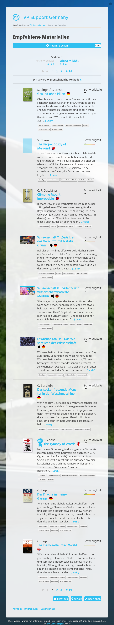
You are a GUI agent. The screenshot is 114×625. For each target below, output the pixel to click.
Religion (53, 226)
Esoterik (72, 324)
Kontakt (17, 608)
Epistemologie (88, 324)
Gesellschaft (82, 180)
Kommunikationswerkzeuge (69, 475)
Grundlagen (42, 180)
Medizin (85, 125)
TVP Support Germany (38, 25)
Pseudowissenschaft (57, 125)
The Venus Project (55, 623)
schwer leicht (69, 60)
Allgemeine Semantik (54, 475)
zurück (77, 598)
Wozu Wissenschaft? (44, 125)
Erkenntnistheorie (82, 375)
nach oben (94, 598)
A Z (50, 64)
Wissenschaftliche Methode (73, 125)
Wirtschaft (51, 479)
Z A (63, 64)
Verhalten (90, 180)
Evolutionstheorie (44, 226)
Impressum (31, 608)
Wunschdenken (43, 526)
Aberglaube (83, 526)
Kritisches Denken (57, 129)
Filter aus (62, 598)
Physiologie (88, 226)
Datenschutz (47, 608)
